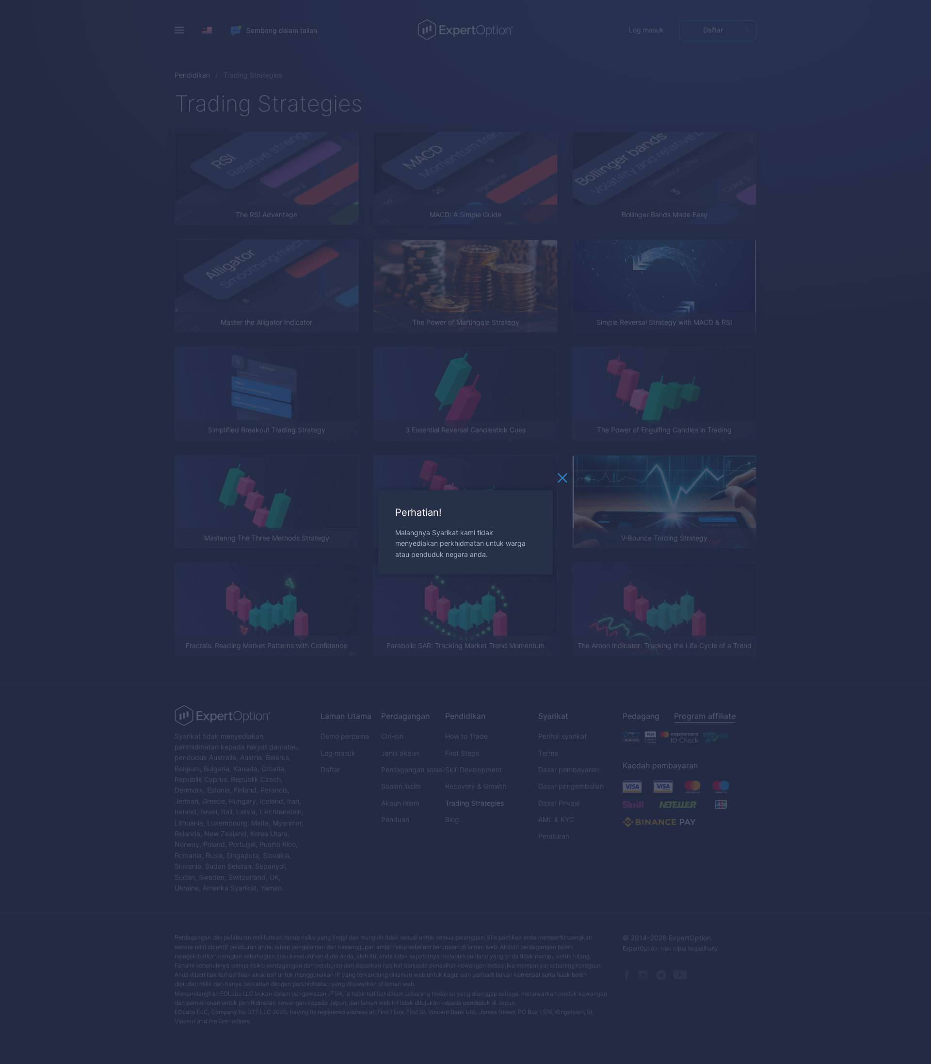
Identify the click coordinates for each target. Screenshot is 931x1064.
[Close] (562, 480)
